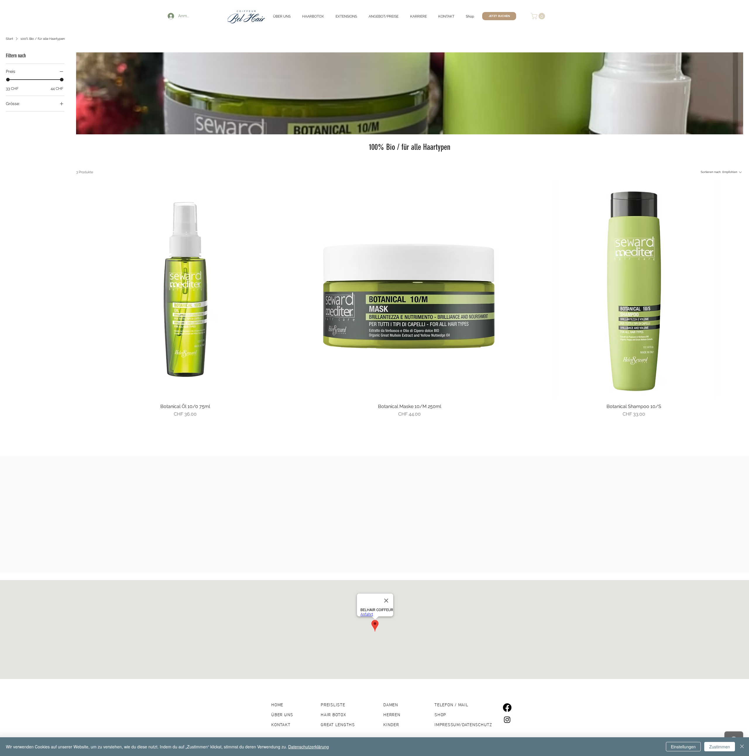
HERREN (392, 715)
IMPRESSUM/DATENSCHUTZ (463, 725)
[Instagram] (507, 719)
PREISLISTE (333, 705)
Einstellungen (683, 747)
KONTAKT (280, 725)
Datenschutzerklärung (308, 747)
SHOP (440, 715)
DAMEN (390, 705)
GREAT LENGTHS (338, 725)
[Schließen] (741, 746)
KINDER (391, 725)
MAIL (463, 705)
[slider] (7, 79)
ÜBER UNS (282, 715)
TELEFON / (446, 705)
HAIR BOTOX (333, 715)
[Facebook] (507, 707)
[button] (539, 16)
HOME (277, 705)
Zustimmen (719, 747)
